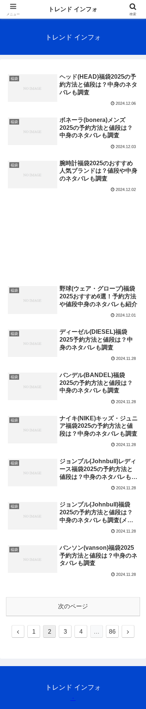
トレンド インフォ (73, 9)
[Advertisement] (73, 227)
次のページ (73, 606)
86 (112, 631)
